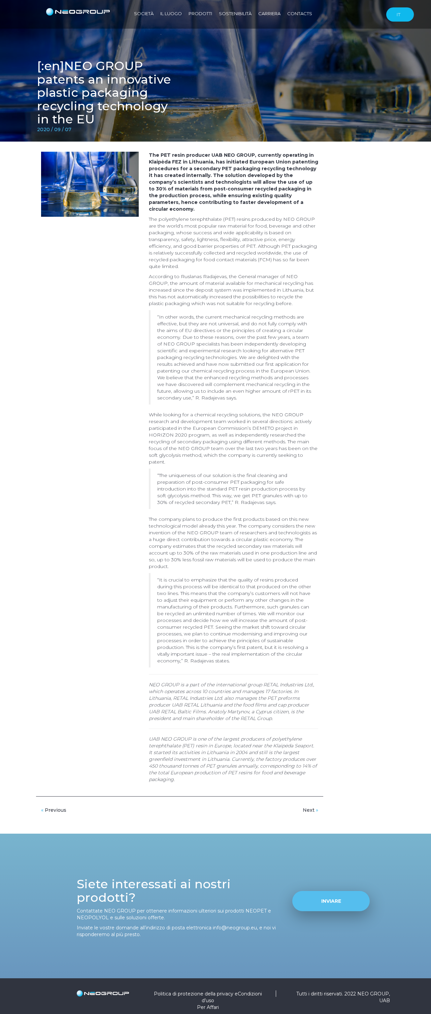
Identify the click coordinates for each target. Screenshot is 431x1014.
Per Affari (208, 1007)
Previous (53, 810)
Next (310, 810)
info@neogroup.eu (235, 928)
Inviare (331, 901)
